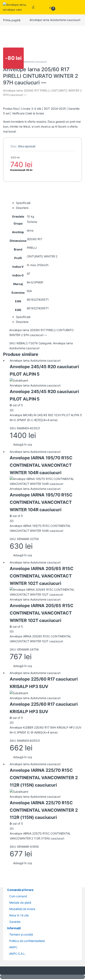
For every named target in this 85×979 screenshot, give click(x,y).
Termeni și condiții (21, 934)
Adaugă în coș (22, 444)
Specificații (23, 203)
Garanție (14, 921)
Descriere (22, 208)
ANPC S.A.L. (17, 953)
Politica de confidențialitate (27, 941)
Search (34, 7)
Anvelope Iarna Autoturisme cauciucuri (55, 20)
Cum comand (18, 896)
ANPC (13, 947)
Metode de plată (20, 902)
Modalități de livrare (22, 909)
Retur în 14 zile (19, 915)
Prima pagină (11, 20)
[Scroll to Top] (42, 977)
